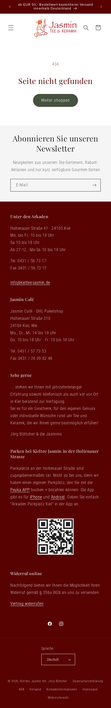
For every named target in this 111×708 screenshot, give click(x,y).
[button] (11, 28)
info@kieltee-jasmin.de (30, 282)
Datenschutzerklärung (88, 681)
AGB (21, 689)
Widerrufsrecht (58, 697)
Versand (35, 689)
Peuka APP (20, 489)
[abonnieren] (94, 185)
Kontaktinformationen (61, 689)
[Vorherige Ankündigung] (9, 6)
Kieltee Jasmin (30, 681)
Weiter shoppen (55, 100)
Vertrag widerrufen (26, 603)
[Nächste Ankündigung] (101, 6)
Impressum (90, 689)
